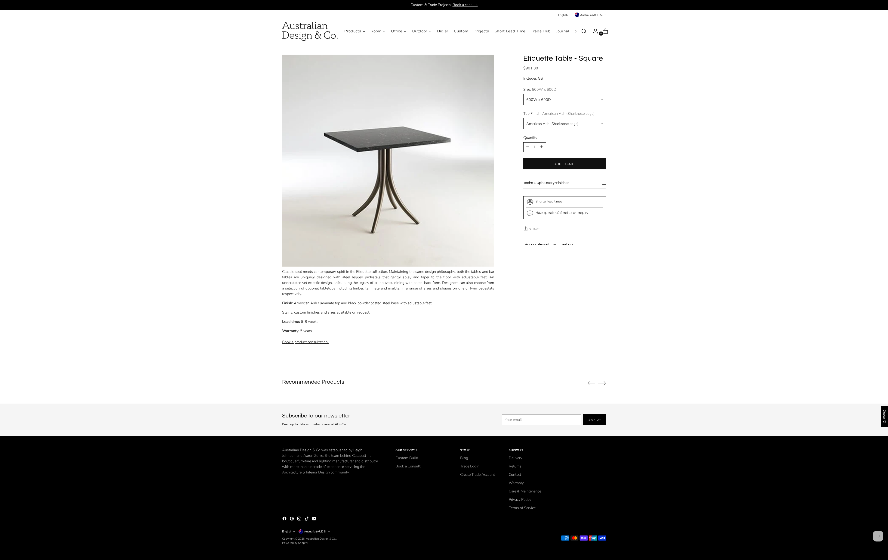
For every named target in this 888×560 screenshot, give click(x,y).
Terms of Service (522, 507)
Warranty (516, 482)
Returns (515, 466)
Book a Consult (407, 466)
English (563, 15)
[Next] (575, 31)
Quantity (530, 137)
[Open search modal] (584, 31)
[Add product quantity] (528, 147)
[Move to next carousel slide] (602, 383)
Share (534, 229)
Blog (464, 457)
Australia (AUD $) (591, 15)
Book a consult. (465, 4)
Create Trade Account (477, 474)
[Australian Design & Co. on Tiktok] (307, 519)
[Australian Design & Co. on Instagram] (299, 519)
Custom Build (406, 457)
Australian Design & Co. (321, 539)
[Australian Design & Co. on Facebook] (285, 519)
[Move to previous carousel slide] (591, 383)
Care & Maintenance (525, 491)
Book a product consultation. (305, 342)
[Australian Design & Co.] (310, 31)
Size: (539, 89)
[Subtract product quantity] (541, 147)
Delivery (515, 457)
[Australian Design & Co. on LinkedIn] (314, 519)
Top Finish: (559, 113)
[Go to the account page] (593, 31)
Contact (515, 474)
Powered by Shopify (295, 543)
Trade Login (469, 466)
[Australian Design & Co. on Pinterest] (292, 519)
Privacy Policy (520, 499)
